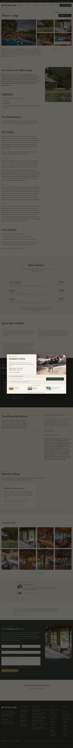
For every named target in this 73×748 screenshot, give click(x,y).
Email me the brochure (55, 379)
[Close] (64, 356)
